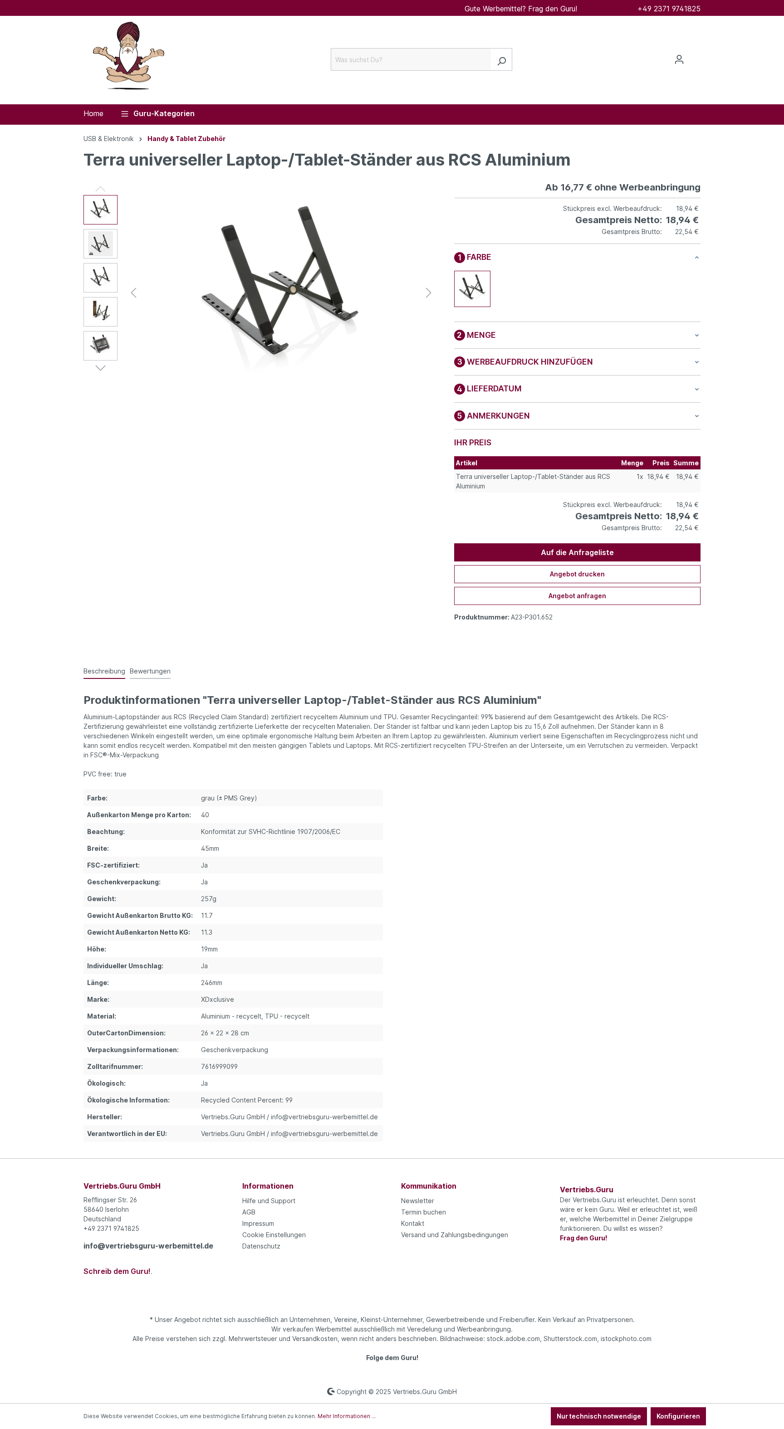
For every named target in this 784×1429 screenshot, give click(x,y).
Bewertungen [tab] (150, 671)
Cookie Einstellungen (274, 1235)
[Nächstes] (429, 292)
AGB (248, 1212)
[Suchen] (501, 59)
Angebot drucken (577, 574)
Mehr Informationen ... (347, 1416)
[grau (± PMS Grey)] (472, 289)
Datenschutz (261, 1246)
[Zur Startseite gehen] (128, 57)
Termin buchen (423, 1212)
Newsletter (417, 1201)
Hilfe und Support (268, 1201)
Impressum (258, 1223)
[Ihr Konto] (679, 59)
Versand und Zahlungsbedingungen (454, 1235)
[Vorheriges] (133, 292)
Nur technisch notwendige (599, 1416)
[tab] (104, 671)
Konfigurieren (678, 1416)
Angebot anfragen (577, 596)
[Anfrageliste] (695, 57)
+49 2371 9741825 (669, 8)
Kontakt (412, 1223)
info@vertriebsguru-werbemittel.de (148, 1245)
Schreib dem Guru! (117, 1271)
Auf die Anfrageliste (577, 552)
